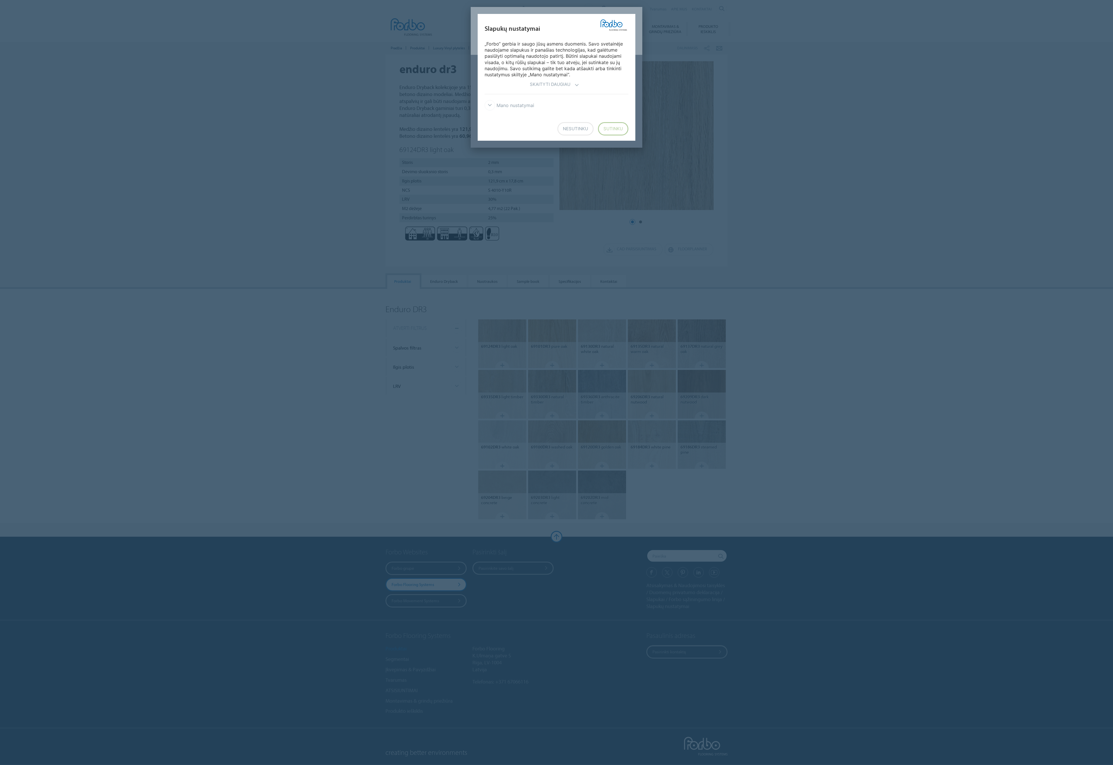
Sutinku (613, 128)
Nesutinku (575, 128)
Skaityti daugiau (550, 84)
